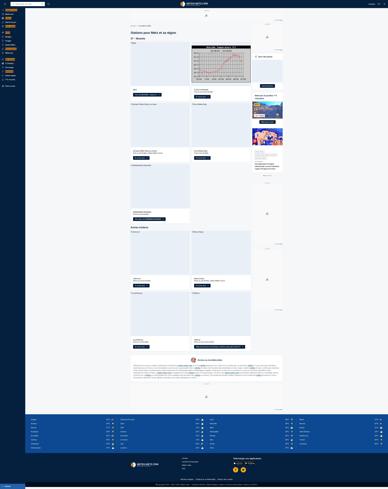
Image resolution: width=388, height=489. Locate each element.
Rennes (302, 424)
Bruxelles (34, 436)
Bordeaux (34, 432)
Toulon (302, 440)
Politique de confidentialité (205, 479)
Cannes (34, 440)
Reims (301, 420)
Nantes (212, 436)
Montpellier (214, 432)
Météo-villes (186, 465)
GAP (122, 428)
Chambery (35, 444)
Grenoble (124, 436)
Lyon (212, 420)
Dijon (122, 424)
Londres (123, 448)
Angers (33, 420)
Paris (212, 448)
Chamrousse (36, 448)
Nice (211, 440)
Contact (372, 4)
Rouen (301, 428)
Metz (212, 428)
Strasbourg (303, 436)
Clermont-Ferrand (127, 420)
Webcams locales (267, 122)
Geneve (123, 432)
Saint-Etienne (304, 432)
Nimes (212, 444)
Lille (121, 444)
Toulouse (303, 444)
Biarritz (33, 428)
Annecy (34, 424)
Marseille (213, 424)
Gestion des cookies (225, 479)
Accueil (133, 26)
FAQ (183, 469)
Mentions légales (187, 479)
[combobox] (28, 4)
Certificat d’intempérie (190, 462)
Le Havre (124, 440)
